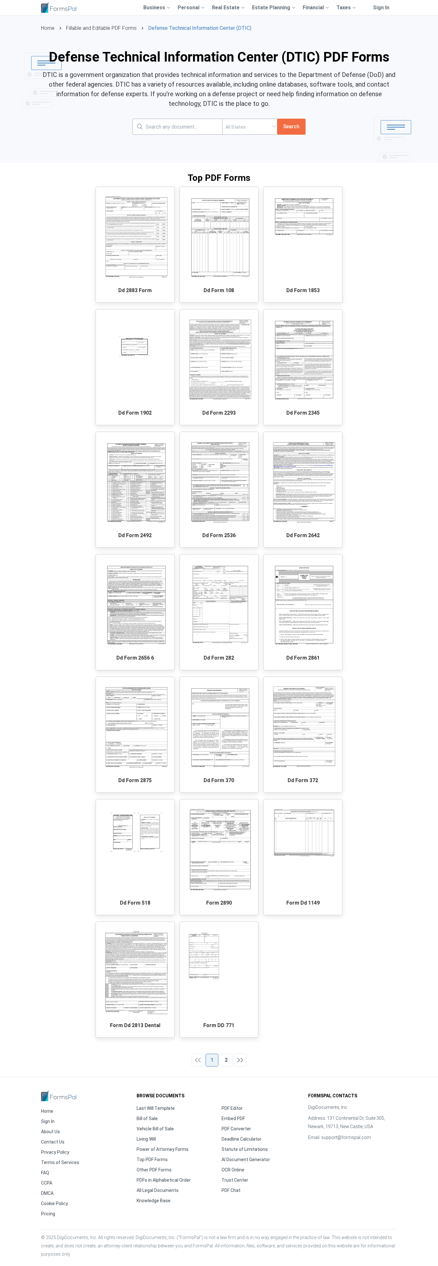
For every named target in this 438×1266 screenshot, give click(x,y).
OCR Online (233, 1169)
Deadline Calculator (241, 1139)
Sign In (381, 7)
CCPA (46, 1183)
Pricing (48, 1213)
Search (291, 126)
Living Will (146, 1139)
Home (48, 28)
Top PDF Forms (152, 1159)
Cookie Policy (54, 1203)
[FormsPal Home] (58, 1095)
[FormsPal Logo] (58, 7)
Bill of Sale (147, 1118)
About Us (50, 1131)
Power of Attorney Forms (163, 1149)
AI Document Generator (246, 1159)
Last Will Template (156, 1108)
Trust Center (235, 1180)
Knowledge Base (154, 1200)
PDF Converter (236, 1128)
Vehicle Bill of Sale (155, 1128)
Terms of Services (60, 1162)
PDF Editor (232, 1108)
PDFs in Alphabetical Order (164, 1180)
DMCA (47, 1193)
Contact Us (52, 1141)
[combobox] (250, 127)
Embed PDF (233, 1118)
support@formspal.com (346, 1137)
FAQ (45, 1172)
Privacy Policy (55, 1152)
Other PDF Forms (154, 1169)
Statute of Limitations (245, 1149)
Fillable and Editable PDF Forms (101, 28)
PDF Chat (231, 1190)
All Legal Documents (158, 1190)
